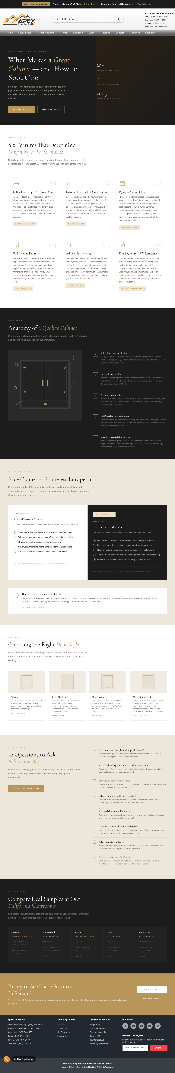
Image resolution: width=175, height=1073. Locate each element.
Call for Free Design (23, 1059)
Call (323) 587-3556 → (33, 607)
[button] (7, 1059)
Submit (159, 1047)
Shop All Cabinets (22, 109)
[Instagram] (133, 1026)
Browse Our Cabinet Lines (26, 788)
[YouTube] (150, 1026)
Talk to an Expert (51, 109)
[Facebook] (125, 1026)
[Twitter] (158, 1026)
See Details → (144, 4)
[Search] (88, 19)
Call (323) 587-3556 (152, 998)
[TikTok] (141, 1026)
